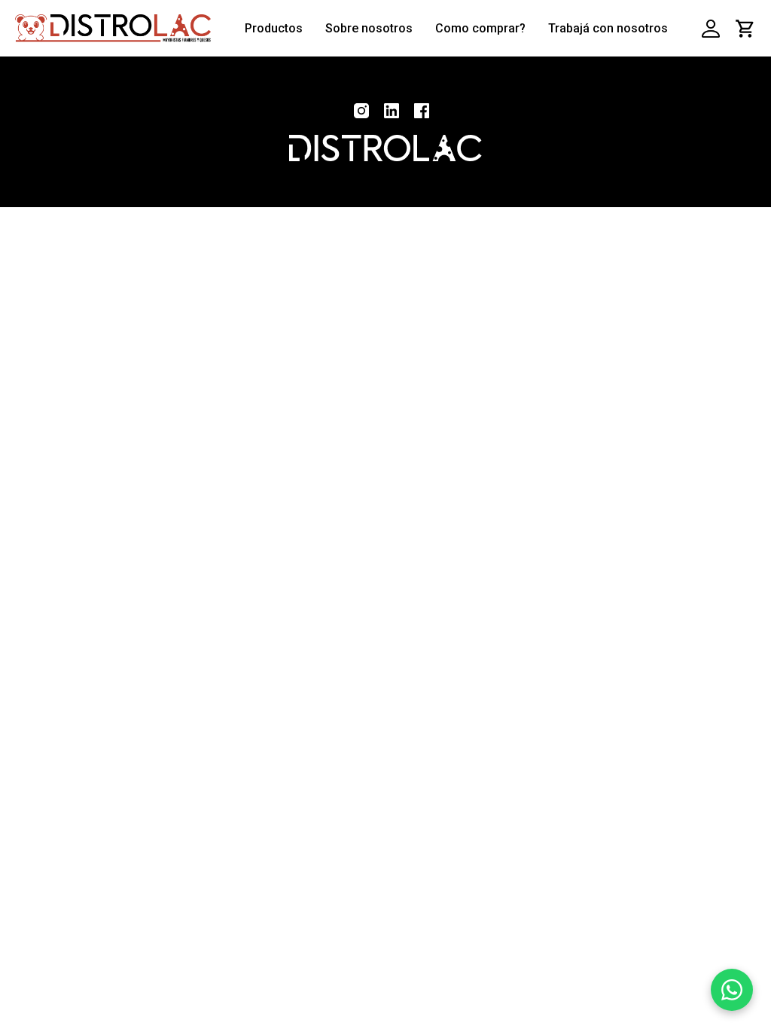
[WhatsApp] (732, 990)
